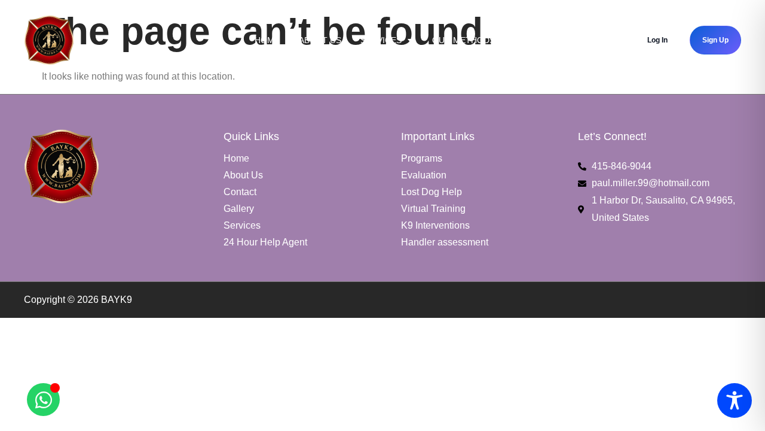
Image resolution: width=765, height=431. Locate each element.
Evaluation (423, 175)
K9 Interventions (435, 225)
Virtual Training (433, 209)
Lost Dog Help (431, 192)
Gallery (239, 209)
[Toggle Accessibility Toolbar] (734, 400)
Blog (525, 40)
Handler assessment (444, 242)
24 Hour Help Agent (265, 242)
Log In (657, 40)
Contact (240, 192)
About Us (320, 40)
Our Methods (463, 40)
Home (267, 40)
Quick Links (582, 40)
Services (381, 40)
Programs (421, 158)
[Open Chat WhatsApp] (43, 399)
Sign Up (715, 40)
